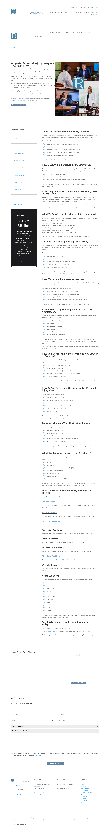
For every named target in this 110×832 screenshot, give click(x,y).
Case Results (78, 12)
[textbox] (53, 726)
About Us (57, 12)
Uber (63, 560)
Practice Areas (68, 12)
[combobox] (55, 726)
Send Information (55, 763)
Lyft (68, 560)
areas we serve (44, 91)
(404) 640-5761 (33, 100)
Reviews (86, 12)
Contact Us (94, 15)
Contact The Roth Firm (17, 98)
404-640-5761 (95, 7)
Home (52, 12)
